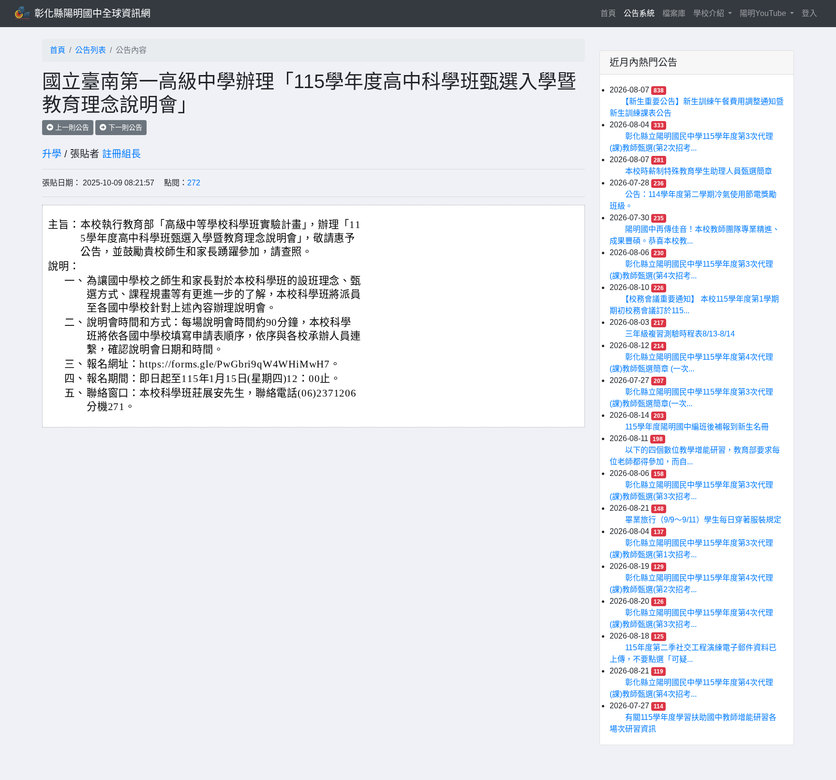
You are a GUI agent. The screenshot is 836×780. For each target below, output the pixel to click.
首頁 (610, 13)
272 (193, 183)
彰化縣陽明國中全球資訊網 (92, 13)
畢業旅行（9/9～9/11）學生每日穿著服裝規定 (703, 520)
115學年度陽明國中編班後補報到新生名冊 (697, 427)
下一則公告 (124, 127)
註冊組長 (121, 154)
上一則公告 (71, 127)
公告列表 (90, 50)
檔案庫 (674, 13)
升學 (51, 154)
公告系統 (639, 13)
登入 (809, 13)
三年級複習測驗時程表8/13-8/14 (680, 334)
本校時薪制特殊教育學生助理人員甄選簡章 (698, 171)
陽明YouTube (764, 13)
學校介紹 (709, 13)
